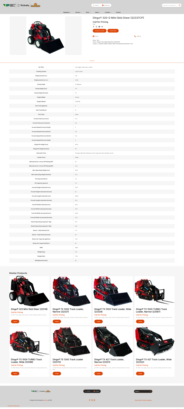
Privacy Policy (138, 400)
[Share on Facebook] (93, 26)
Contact (118, 12)
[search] (179, 5)
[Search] (150, 391)
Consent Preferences (13, 406)
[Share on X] (96, 26)
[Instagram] (94, 400)
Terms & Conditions (147, 400)
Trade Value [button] (113, 30)
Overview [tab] (92, 60)
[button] (95, 5)
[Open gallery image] (46, 35)
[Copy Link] (102, 26)
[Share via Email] (99, 26)
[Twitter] (92, 400)
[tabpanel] (50, 35)
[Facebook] (89, 400)
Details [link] (15, 321)
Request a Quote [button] (99, 30)
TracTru (46, 400)
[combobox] (171, 5)
